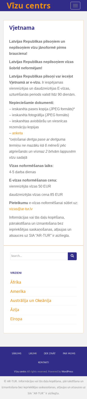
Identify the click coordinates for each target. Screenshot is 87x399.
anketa (17, 133)
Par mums (69, 353)
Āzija (14, 310)
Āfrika (15, 282)
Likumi (33, 353)
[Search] (72, 256)
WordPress (67, 371)
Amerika (18, 291)
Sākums (16, 353)
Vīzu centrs (29, 5)
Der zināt (50, 353)
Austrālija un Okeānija (30, 301)
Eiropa (16, 319)
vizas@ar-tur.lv (21, 209)
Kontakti (43, 362)
